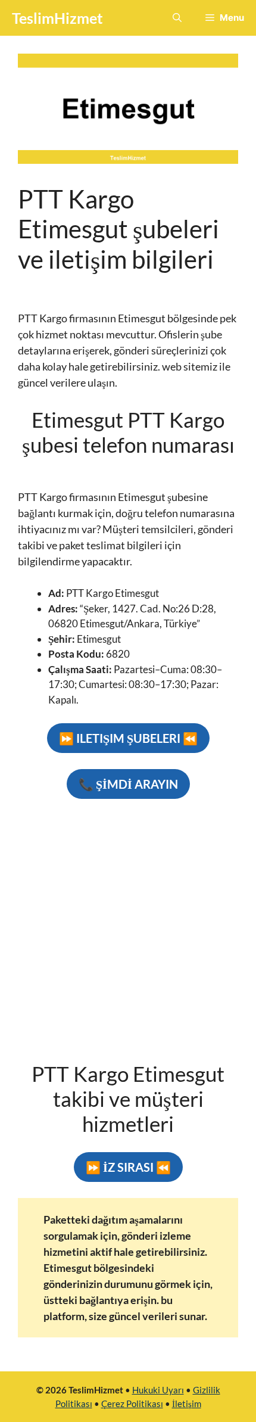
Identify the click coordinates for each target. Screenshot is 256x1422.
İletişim (186, 1403)
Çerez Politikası (132, 1403)
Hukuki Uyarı (158, 1389)
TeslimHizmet (57, 18)
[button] (177, 18)
